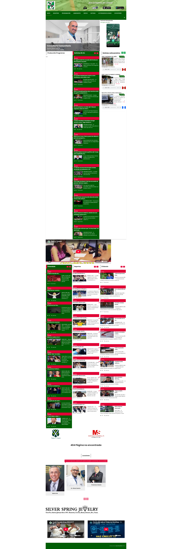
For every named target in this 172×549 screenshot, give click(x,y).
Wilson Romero (117, 491)
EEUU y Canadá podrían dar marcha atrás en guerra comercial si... (86, 92)
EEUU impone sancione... (118, 407)
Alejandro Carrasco (55, 494)
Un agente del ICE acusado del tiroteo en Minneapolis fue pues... (86, 60)
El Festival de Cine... (53, 305)
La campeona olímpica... (80, 289)
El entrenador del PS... (79, 331)
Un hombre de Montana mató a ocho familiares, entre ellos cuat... (84, 76)
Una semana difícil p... (118, 378)
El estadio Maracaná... (79, 375)
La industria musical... (53, 322)
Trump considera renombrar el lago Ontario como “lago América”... (84, 121)
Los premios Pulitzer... (53, 369)
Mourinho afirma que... (79, 302)
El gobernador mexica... (119, 362)
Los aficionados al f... (79, 404)
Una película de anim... (54, 401)
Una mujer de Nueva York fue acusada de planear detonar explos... (86, 182)
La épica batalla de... (53, 273)
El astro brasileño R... (79, 389)
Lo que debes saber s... (53, 416)
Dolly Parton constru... (53, 290)
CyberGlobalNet (118, 546)
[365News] (51, 5)
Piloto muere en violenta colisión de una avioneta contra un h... (85, 213)
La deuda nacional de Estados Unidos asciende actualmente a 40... (85, 168)
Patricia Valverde (96, 489)
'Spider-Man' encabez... (54, 354)
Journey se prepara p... (54, 386)
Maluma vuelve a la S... (54, 337)
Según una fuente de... (79, 360)
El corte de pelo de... (78, 347)
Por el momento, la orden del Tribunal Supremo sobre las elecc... (85, 107)
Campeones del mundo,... (80, 318)
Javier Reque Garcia (76, 493)
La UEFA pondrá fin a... (79, 273)
